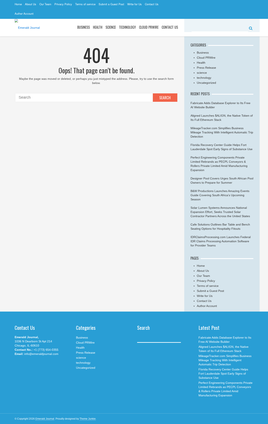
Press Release (206, 67)
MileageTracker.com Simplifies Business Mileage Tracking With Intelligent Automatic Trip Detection (222, 132)
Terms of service (85, 4)
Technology (127, 27)
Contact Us (151, 4)
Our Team (45, 4)
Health (97, 27)
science (111, 27)
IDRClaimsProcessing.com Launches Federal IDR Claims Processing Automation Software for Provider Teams (221, 241)
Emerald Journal (44, 418)
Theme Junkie (88, 418)
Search (165, 97)
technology (204, 77)
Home (18, 4)
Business (83, 27)
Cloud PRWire (148, 27)
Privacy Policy (63, 4)
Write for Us (134, 4)
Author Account (24, 13)
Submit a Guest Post (111, 4)
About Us (30, 4)
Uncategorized (206, 82)
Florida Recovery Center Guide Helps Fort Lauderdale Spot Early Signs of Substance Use (223, 373)
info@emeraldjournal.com (41, 354)
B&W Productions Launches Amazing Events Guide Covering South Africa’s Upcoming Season (220, 195)
